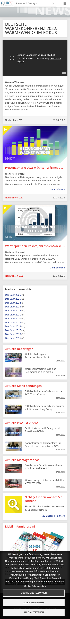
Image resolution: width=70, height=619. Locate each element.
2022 (18, 310)
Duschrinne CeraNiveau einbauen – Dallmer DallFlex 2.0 (44, 467)
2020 (18, 318)
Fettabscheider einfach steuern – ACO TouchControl (43, 393)
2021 (18, 314)
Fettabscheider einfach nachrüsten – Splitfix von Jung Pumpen (45, 407)
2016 (18, 334)
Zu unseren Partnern (53, 515)
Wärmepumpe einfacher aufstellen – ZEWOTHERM (45, 481)
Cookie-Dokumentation (35, 586)
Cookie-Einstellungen (34, 593)
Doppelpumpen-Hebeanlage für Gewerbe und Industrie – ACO (43, 444)
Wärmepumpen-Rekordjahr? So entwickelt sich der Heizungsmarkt (35, 246)
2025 (18, 298)
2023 (18, 306)
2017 (18, 330)
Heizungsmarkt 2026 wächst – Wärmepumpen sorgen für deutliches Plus (35, 167)
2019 (18, 322)
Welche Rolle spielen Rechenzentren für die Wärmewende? (37, 357)
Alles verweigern (33, 602)
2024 (18, 302)
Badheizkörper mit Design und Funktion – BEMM (42, 430)
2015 (18, 338)
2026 (18, 294)
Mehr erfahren (57, 189)
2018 (18, 326)
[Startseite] (7, 3)
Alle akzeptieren (34, 612)
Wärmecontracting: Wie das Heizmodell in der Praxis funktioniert (40, 372)
